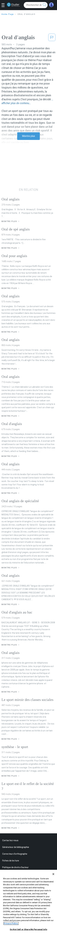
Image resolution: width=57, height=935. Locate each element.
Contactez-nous (10, 840)
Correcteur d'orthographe (14, 854)
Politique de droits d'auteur (15, 867)
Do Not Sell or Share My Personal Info (28, 929)
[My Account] (51, 4)
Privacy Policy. (11, 923)
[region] (28, 902)
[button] (4, 5)
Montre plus (28, 136)
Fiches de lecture (10, 860)
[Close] (53, 874)
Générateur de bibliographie (15, 847)
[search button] (44, 5)
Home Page (8, 14)
